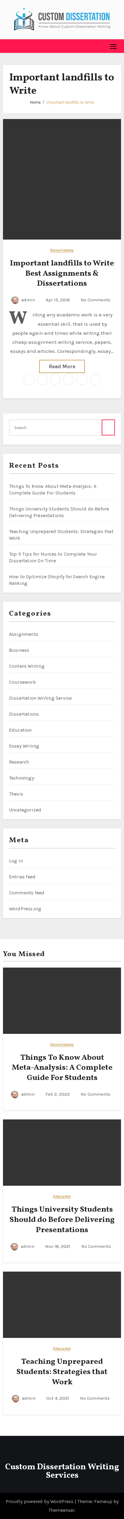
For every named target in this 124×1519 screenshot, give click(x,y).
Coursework (22, 682)
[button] (7, 46)
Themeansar (61, 1510)
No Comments (95, 300)
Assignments (23, 634)
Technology (21, 778)
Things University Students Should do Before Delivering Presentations (62, 1219)
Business (19, 650)
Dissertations (62, 251)
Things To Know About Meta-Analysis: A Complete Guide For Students (62, 1068)
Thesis (16, 794)
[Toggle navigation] (113, 46)
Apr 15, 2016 (58, 300)
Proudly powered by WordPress (40, 1501)
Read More (62, 366)
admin (28, 300)
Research (19, 762)
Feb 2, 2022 (58, 1094)
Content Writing (27, 666)
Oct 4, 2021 (58, 1398)
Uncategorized (25, 810)
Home (35, 102)
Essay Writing (24, 746)
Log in (16, 861)
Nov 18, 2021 (58, 1246)
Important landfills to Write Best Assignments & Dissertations (62, 273)
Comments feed (27, 893)
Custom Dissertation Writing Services (62, 1471)
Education (20, 730)
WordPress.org (25, 909)
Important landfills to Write (70, 102)
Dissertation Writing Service (40, 698)
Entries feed (22, 877)
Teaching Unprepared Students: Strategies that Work (62, 1372)
